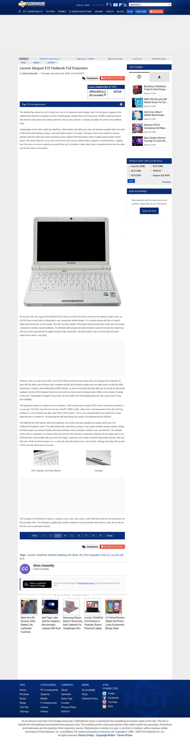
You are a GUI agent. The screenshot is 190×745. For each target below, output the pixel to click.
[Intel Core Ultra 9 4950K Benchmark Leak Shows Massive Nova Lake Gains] (137, 115)
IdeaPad (52, 555)
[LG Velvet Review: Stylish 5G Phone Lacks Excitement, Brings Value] (114, 607)
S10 (85, 555)
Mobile (36, 62)
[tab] (139, 77)
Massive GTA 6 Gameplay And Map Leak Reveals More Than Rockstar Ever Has (154, 127)
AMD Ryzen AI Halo (115, 59)
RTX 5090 (136, 170)
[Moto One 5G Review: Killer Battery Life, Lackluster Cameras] (29, 607)
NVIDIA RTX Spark (159, 59)
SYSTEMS (50, 11)
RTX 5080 (157, 166)
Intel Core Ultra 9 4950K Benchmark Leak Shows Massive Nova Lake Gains (155, 114)
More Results (166, 182)
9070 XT (157, 170)
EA (117, 555)
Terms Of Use (124, 735)
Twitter (111, 693)
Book (75, 555)
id (21, 558)
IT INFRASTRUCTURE (80, 11)
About (64, 690)
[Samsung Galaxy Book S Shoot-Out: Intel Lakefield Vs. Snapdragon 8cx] (71, 607)
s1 (108, 555)
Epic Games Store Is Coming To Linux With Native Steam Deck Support (155, 139)
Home (23, 690)
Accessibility (88, 690)
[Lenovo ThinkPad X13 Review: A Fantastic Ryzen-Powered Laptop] (92, 607)
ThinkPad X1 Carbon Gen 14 (49, 59)
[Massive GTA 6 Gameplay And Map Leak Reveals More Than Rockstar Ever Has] (137, 128)
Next (109, 535)
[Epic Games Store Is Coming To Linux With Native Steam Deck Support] (137, 141)
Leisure (44, 707)
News (23, 698)
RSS (110, 706)
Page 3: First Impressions (33, 104)
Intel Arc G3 (137, 59)
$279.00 (117, 91)
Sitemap (24, 711)
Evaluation (94, 555)
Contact (65, 703)
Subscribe (141, 11)
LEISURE (99, 11)
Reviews (24, 694)
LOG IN (79, 5)
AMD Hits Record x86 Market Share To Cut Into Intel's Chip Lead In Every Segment (155, 101)
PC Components (49, 690)
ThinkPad (41, 555)
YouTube (112, 702)
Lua (113, 555)
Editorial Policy (90, 698)
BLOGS (120, 11)
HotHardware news (86, 583)
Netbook (62, 555)
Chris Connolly (43, 565)
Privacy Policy (68, 707)
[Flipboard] (120, 5)
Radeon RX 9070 (161, 175)
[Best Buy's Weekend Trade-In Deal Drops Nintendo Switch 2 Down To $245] (137, 89)
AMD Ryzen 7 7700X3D (85, 59)
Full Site (24, 707)
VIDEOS (110, 11)
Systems (45, 694)
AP (121, 555)
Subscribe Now (149, 211)
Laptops (51, 62)
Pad (103, 555)
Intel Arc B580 (138, 166)
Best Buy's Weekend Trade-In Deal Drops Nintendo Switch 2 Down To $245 (155, 88)
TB (80, 555)
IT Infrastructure (49, 703)
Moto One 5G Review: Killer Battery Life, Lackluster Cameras (28, 624)
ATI (69, 555)
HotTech (65, 711)
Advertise (66, 694)
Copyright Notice (105, 735)
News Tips (66, 698)
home (23, 62)
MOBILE (62, 11)
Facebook (113, 698)
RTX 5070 (136, 175)
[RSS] (125, 5)
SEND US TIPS (98, 5)
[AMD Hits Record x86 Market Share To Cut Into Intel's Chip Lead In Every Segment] (137, 102)
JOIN (87, 5)
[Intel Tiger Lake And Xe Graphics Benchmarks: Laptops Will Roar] (50, 607)
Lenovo (31, 555)
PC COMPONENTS (33, 11)
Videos (44, 711)
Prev (35, 535)
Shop (130, 11)
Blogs (23, 703)
